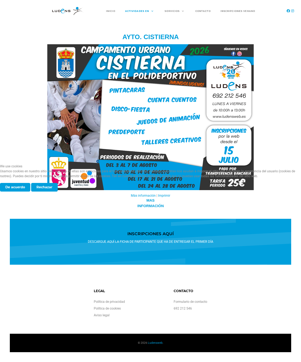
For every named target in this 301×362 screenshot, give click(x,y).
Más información (143, 195)
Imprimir (164, 195)
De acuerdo (15, 187)
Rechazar (44, 187)
